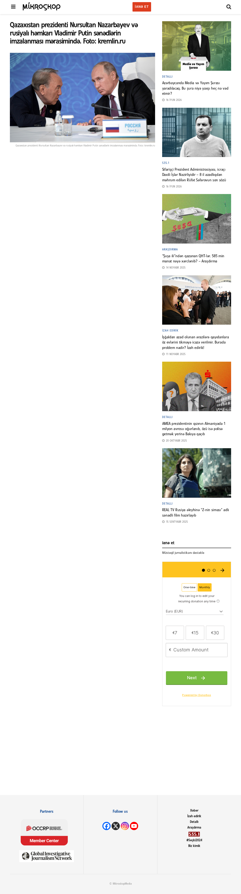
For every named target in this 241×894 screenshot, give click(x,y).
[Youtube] (134, 826)
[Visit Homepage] (42, 6)
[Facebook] (106, 826)
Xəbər (194, 810)
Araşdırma (170, 249)
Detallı (167, 77)
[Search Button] (228, 7)
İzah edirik (170, 331)
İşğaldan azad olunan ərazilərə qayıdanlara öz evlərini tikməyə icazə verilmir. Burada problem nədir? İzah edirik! (195, 343)
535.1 (165, 163)
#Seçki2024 (194, 840)
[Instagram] (125, 826)
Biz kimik (194, 846)
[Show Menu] (13, 7)
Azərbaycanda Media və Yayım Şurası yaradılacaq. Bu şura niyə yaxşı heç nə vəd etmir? (195, 88)
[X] (116, 826)
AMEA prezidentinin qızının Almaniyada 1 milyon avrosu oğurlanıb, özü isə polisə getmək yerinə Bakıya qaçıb (194, 429)
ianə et (142, 6)
